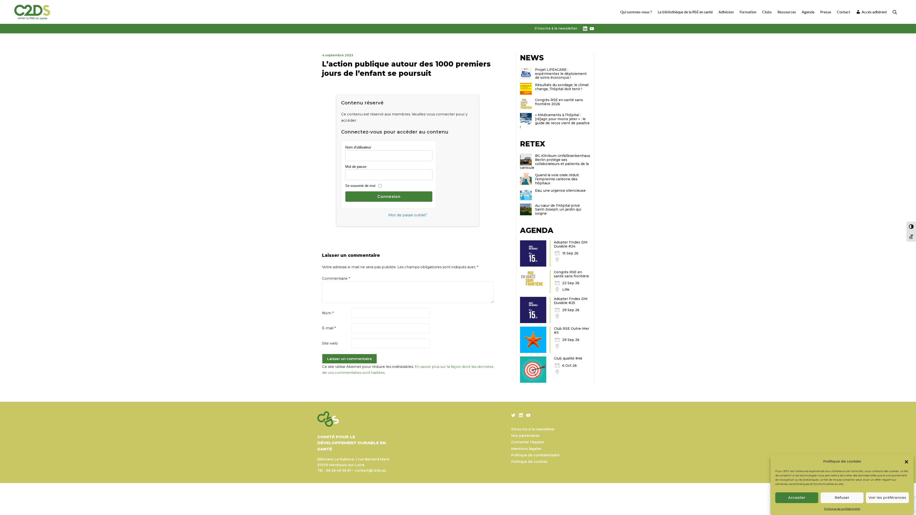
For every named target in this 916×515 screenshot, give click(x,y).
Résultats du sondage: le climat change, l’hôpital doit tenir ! (562, 87)
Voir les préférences (887, 497)
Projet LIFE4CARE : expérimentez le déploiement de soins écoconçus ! (561, 73)
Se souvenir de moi (360, 186)
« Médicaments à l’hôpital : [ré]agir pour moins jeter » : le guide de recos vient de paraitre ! (555, 121)
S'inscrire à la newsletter (556, 28)
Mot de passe (355, 167)
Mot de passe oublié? (407, 215)
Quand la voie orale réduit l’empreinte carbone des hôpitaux (557, 179)
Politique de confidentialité (842, 508)
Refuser (842, 497)
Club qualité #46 (568, 358)
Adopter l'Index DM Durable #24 (571, 244)
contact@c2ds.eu (370, 470)
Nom (328, 313)
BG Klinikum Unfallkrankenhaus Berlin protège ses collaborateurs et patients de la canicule (555, 162)
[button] (906, 461)
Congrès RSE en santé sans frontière (571, 274)
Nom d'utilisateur (358, 147)
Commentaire (336, 278)
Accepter (797, 497)
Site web (330, 343)
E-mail (329, 328)
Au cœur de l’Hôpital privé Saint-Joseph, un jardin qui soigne (558, 209)
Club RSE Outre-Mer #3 (571, 330)
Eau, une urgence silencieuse (560, 190)
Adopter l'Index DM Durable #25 (571, 301)
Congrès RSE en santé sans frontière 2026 (559, 102)
